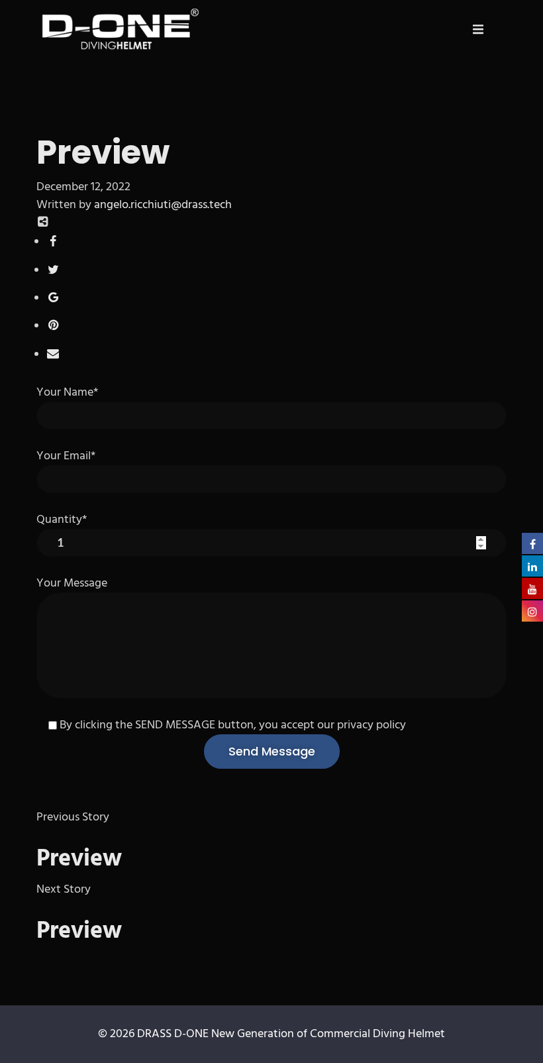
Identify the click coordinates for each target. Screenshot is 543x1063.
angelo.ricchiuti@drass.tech (163, 205)
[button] (478, 29)
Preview (79, 859)
